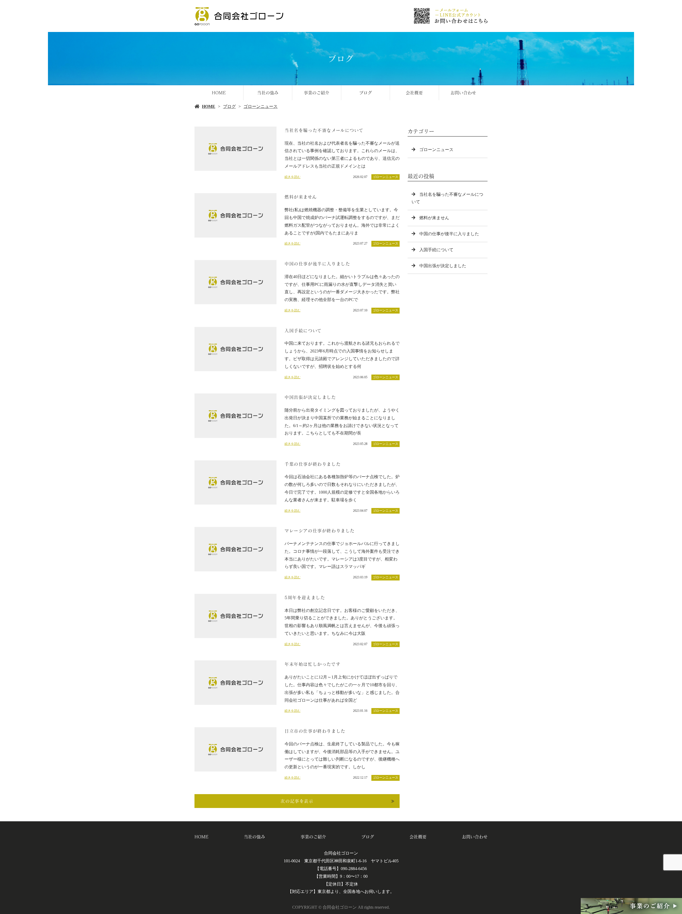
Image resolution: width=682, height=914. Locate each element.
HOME (219, 93)
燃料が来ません (434, 218)
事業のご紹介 (316, 93)
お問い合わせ (463, 93)
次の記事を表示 (297, 801)
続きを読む (293, 177)
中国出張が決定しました (442, 265)
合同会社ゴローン (341, 853)
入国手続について (436, 249)
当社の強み (267, 93)
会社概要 (414, 93)
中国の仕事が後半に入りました (449, 233)
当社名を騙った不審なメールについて (447, 198)
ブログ (365, 93)
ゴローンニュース (260, 106)
